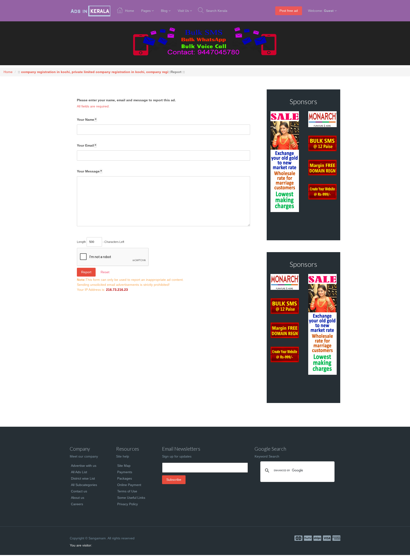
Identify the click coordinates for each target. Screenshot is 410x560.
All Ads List (79, 472)
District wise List (83, 478)
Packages (124, 478)
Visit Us (183, 11)
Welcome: (321, 11)
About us (77, 498)
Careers (77, 504)
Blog (164, 11)
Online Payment (129, 485)
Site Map (123, 465)
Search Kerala (216, 11)
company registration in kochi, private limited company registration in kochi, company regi (94, 72)
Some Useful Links (131, 498)
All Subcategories (84, 485)
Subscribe (173, 479)
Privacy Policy (127, 504)
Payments (124, 472)
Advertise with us (83, 465)
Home (129, 11)
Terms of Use (127, 491)
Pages (146, 11)
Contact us (79, 491)
